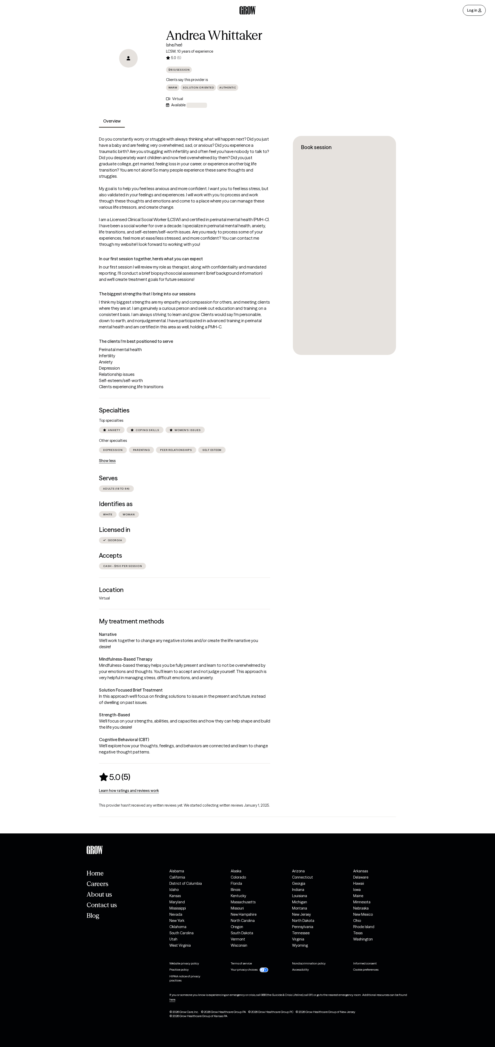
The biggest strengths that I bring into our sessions (147, 293)
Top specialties (111, 420)
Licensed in (114, 529)
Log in (472, 10)
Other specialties (113, 440)
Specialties (114, 410)
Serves (108, 478)
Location (111, 590)
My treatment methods (131, 621)
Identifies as (116, 504)
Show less (107, 460)
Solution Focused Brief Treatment (131, 690)
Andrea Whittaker (214, 35)
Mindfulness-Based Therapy (125, 659)
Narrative (108, 634)
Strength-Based (114, 714)
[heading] (114, 777)
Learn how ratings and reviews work (129, 790)
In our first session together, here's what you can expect (151, 258)
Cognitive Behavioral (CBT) (124, 739)
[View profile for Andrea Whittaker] (128, 58)
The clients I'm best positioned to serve (136, 341)
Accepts (110, 555)
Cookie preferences (365, 969)
